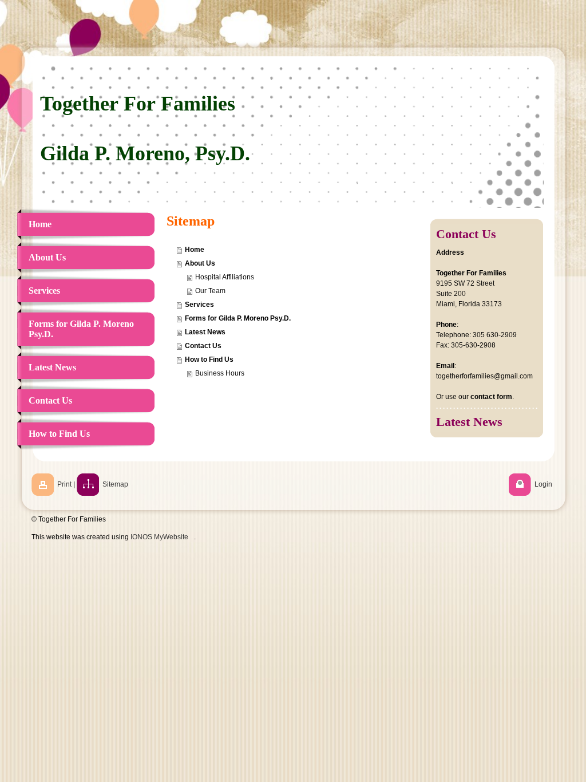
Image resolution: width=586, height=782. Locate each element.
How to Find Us (209, 360)
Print (64, 484)
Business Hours (219, 373)
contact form (491, 397)
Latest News (205, 332)
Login (543, 484)
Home (194, 250)
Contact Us (203, 346)
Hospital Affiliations (224, 277)
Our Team (210, 291)
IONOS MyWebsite (159, 537)
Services (199, 305)
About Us (200, 263)
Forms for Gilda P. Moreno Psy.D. (238, 318)
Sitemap (115, 484)
